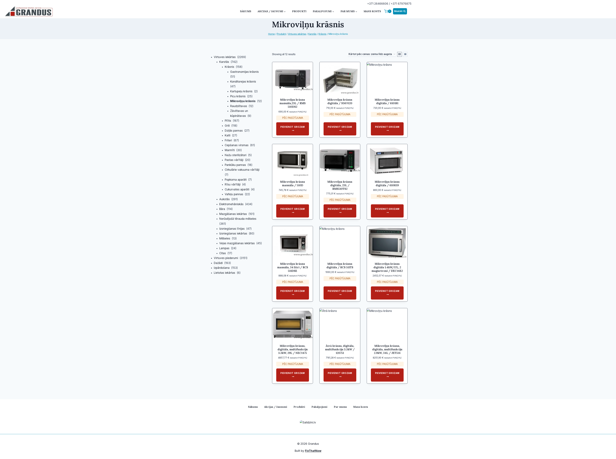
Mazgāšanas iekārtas (233, 214)
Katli (227, 135)
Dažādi (218, 263)
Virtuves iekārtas (225, 57)
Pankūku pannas (235, 165)
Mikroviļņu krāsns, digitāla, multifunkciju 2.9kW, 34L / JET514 (387, 349)
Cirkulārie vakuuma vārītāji (242, 169)
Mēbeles (224, 238)
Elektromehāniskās (231, 204)
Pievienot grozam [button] (292, 127)
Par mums (340, 406)
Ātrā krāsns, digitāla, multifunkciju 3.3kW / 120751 (340, 349)
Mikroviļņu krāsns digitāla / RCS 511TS (339, 265)
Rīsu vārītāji (232, 184)
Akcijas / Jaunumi (275, 406)
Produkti (299, 11)
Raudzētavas (238, 106)
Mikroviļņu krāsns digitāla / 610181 (387, 101)
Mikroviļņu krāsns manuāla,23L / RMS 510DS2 (292, 103)
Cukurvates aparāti (237, 189)
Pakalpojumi (319, 406)
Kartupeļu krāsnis (241, 91)
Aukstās (224, 199)
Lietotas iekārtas (224, 272)
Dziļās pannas (234, 130)
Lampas (224, 248)
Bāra (222, 209)
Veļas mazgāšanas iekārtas (237, 243)
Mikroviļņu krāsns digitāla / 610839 (387, 183)
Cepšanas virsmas (236, 145)
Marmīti (230, 150)
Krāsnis (229, 66)
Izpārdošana (222, 267)
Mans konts (372, 11)
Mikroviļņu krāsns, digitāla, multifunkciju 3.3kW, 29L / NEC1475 (293, 349)
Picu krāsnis (238, 96)
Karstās (224, 61)
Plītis (228, 120)
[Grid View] (399, 54)
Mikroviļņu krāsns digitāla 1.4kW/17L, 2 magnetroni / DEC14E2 (387, 267)
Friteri (228, 140)
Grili (227, 125)
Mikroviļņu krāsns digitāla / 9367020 (339, 101)
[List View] (405, 54)
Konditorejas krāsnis (243, 81)
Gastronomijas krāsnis (244, 71)
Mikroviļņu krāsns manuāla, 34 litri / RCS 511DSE (292, 267)
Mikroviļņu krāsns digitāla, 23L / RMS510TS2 (339, 185)
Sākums (245, 11)
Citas (222, 253)
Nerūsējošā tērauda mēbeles (237, 218)
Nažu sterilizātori (235, 155)
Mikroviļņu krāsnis (243, 101)
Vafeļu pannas (234, 194)
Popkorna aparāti (236, 179)
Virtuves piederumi (226, 258)
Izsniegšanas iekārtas (233, 233)
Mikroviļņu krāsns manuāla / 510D (292, 183)
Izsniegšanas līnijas (232, 228)
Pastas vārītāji (234, 160)
